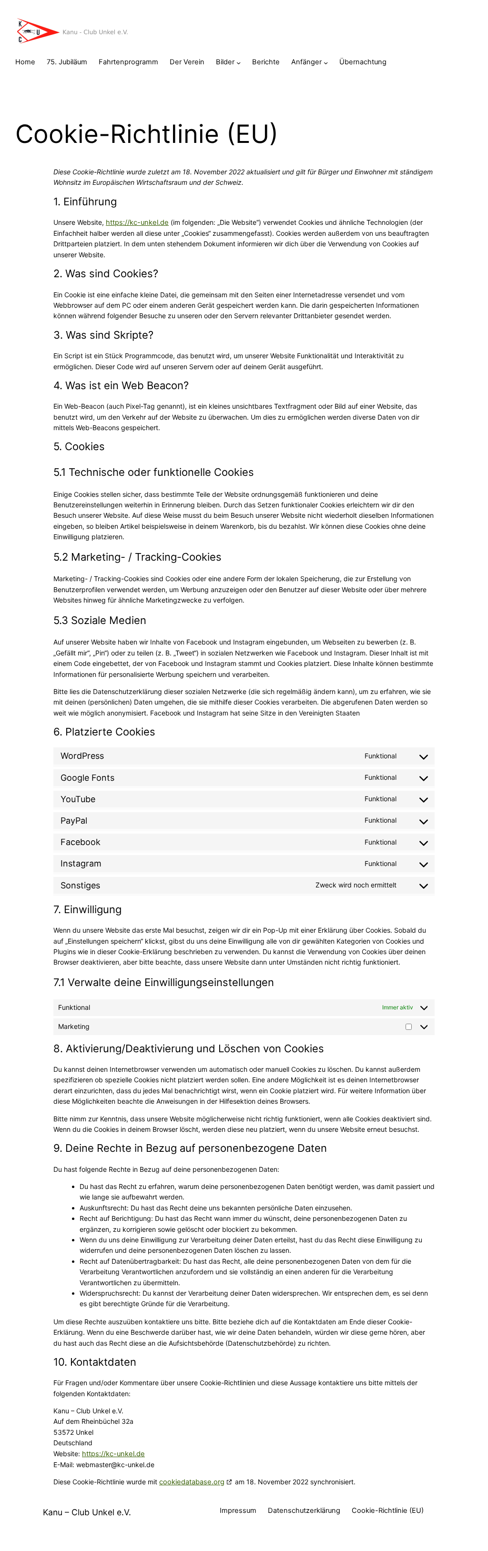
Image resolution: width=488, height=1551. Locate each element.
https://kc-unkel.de (137, 222)
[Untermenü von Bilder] (238, 62)
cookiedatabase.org (191, 1482)
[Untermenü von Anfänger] (326, 62)
